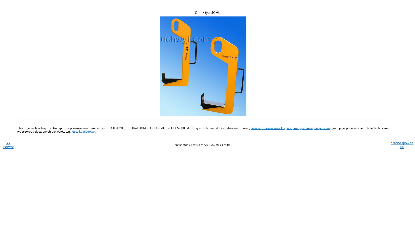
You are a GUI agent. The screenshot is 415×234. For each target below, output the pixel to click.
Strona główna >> (402, 145)
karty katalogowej (83, 131)
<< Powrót (8, 145)
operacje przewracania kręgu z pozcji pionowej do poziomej (290, 128)
